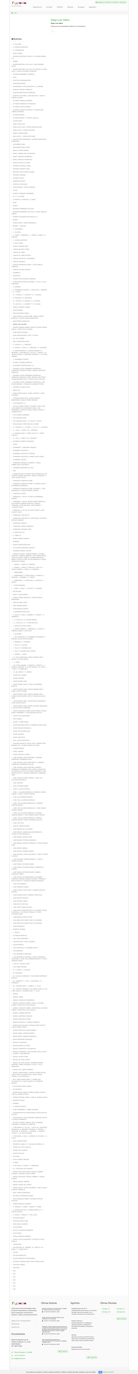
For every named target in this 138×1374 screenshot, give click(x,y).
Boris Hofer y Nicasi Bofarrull (24, 223)
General (16, 541)
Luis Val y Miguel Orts (21, 964)
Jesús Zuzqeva (18, 734)
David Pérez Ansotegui (21, 321)
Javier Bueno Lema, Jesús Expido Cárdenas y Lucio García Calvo (29, 702)
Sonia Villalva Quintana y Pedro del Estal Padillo (28, 1240)
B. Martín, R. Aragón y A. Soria (24, 199)
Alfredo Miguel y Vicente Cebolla (26, 118)
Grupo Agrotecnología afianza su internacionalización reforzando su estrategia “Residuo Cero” (54, 1341)
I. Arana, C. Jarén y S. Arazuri (24, 564)
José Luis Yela (18, 823)
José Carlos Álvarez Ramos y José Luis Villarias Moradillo (27, 779)
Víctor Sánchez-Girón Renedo (24, 1258)
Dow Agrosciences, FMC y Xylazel (25, 335)
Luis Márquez (18, 951)
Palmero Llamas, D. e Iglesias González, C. (29, 1144)
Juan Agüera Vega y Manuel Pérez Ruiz (27, 895)
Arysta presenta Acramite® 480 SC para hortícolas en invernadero (53, 1318)
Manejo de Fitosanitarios (21, 1321)
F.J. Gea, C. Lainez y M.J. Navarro (25, 438)
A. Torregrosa (18, 50)
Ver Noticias (63, 1351)
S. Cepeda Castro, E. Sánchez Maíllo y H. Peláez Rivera (27, 1211)
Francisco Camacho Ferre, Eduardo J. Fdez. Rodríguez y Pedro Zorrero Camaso (29, 489)
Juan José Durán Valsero (22, 907)
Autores (17, 38)
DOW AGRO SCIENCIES (20, 332)
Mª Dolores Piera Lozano (22, 1086)
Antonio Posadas (19, 175)
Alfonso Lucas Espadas (22, 107)
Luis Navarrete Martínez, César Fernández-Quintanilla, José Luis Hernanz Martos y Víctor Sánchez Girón (29, 959)
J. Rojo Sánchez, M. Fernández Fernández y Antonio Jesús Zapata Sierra (28, 638)
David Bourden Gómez (21, 313)
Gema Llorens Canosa (21, 538)
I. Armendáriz (18, 572)
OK (100, 1372)
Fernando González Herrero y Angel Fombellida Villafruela (26, 464)
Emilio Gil (16, 390)
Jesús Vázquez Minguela (22, 728)
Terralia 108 (121, 1312)
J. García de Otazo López (22, 626)
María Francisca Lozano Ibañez (24, 1030)
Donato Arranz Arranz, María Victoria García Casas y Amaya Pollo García (29, 328)
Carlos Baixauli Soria (21, 249)
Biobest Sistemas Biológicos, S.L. (25, 217)
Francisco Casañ (19, 493)
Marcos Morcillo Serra (22, 1019)
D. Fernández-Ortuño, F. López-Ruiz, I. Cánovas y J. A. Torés (29, 291)
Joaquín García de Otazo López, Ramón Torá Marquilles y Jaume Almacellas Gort (29, 744)
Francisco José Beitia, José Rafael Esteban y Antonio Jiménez (29, 519)
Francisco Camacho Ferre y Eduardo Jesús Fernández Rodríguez (29, 484)
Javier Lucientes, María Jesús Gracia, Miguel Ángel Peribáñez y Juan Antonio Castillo (29, 712)
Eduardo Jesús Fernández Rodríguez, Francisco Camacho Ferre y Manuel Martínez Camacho (28, 370)
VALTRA (15, 1252)
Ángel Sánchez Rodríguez (22, 159)
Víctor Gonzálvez (19, 1255)
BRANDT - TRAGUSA (19, 226)
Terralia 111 (106, 1309)
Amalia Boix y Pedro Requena (24, 130)
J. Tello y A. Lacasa (20, 645)
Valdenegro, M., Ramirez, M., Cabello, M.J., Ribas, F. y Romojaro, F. (28, 1248)
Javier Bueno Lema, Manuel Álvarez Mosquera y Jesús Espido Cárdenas (29, 707)
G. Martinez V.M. (19, 532)
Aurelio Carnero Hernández (23, 193)
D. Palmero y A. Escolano (22, 298)
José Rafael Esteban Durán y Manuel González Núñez (26, 873)
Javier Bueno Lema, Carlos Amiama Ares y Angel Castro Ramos (28, 690)
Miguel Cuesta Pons (20, 1057)
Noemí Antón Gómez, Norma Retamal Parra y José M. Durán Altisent (29, 1093)
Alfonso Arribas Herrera (22, 101)
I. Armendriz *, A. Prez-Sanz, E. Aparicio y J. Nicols (28, 581)
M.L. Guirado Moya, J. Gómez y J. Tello (27, 986)
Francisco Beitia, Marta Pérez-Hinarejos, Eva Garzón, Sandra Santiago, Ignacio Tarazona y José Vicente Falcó (29, 475)
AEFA (14, 77)
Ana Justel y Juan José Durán (24, 136)
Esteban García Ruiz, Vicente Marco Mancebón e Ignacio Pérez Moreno (26, 399)
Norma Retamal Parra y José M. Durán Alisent (30, 1097)
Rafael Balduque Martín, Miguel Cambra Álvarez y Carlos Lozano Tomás (27, 1173)
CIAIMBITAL (16, 273)
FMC (14, 471)
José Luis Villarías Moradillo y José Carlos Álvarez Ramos (29, 809)
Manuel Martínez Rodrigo (22, 1016)
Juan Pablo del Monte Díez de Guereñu (27, 923)
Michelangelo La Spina (21, 1045)
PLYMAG (15, 1162)
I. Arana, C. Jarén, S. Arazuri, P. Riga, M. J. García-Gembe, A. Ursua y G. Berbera (27, 568)
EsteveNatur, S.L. (19, 403)
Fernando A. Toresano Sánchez (24, 447)
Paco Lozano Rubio (20, 1141)
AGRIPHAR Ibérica (19, 83)
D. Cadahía (17, 287)
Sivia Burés (17, 1233)
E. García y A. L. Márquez (22, 344)
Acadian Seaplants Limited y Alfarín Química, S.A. (29, 57)
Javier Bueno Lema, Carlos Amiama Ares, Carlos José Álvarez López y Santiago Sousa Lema (28, 696)
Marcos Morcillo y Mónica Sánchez (26, 1022)
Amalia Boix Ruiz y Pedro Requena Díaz (27, 127)
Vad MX (60, 7)
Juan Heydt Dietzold (20, 904)
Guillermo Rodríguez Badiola (24, 548)
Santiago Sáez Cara (20, 1221)
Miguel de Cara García (21, 1060)
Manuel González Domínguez (23, 1000)
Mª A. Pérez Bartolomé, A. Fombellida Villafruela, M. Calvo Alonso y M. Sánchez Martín (27, 1081)
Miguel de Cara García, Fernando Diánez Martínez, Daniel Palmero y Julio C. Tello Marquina (27, 1064)
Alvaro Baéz (17, 121)
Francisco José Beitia (21, 515)
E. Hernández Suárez (21, 359)
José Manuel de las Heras (23, 829)
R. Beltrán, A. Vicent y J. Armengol (26, 1166)
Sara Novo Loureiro (20, 1224)
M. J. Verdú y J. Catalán (21, 970)
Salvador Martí (19, 1218)
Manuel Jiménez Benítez (22, 1013)
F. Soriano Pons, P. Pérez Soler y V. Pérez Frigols (28, 434)
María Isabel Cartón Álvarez (23, 1033)
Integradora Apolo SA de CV (79, 1308)
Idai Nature (17, 591)
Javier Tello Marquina (21, 716)
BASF (15, 202)
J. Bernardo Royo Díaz (21, 612)
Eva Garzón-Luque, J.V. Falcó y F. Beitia (27, 421)
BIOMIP (15, 220)
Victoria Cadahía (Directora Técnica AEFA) (28, 1261)
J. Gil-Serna (17, 634)
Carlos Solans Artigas (21, 269)
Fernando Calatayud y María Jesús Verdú (28, 456)
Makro (15, 994)
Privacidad (15, 1324)
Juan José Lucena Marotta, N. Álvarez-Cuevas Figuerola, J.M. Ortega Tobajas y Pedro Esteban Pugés (29, 912)
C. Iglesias (17, 232)
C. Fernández (18, 229)
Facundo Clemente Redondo (23, 441)
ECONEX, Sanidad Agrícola (22, 362)
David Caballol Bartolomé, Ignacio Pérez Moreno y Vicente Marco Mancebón (28, 317)
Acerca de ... (16, 1327)
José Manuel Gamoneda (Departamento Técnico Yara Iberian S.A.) (27, 833)
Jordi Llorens (18, 751)
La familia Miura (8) (20, 935)
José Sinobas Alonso (21, 887)
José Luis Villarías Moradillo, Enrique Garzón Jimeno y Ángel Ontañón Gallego (27, 819)
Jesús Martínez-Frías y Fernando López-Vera (29, 725)
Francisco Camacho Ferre (23, 481)
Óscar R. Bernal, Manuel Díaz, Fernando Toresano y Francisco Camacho (27, 1123)
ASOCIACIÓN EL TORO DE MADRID (24, 187)
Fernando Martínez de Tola (23, 468)
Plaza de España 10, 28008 (23, 1352)
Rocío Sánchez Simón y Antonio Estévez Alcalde (27, 1200)
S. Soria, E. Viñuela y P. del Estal (25, 1215)
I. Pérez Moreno (19, 585)
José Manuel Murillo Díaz (22, 837)
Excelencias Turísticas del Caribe (26, 424)
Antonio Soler (18, 178)
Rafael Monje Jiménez (21, 1181)
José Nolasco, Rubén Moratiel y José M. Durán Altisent (27, 860)
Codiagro (16, 276)
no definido (17, 1089)
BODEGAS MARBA (77, 1347)
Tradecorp (17, 1244)
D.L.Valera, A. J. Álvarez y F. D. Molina (27, 304)
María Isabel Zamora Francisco (25, 1036)
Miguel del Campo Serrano (23, 1069)
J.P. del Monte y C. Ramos (22, 672)
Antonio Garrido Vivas (21, 169)
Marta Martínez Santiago (22, 1039)
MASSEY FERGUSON (19, 1042)
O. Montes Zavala (19, 1106)
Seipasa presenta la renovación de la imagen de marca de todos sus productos (54, 1309)
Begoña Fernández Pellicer (23, 209)
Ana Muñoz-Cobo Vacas (21, 147)
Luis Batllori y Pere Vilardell (24, 942)
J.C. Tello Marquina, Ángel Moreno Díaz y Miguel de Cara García (28, 658)
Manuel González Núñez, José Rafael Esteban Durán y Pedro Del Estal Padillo (29, 1009)
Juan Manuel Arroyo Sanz (22, 917)
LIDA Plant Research (20, 938)
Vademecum (37, 7)
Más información (108, 1372)
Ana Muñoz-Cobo (19, 144)
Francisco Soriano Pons (22, 529)
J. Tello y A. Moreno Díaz (22, 648)
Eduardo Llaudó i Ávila (21, 387)
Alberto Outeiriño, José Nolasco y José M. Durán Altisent (28, 97)
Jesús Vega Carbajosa (21, 731)
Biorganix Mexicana (77, 1321)
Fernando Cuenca (19, 460)
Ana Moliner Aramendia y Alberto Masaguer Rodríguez (29, 140)
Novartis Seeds (19, 1100)
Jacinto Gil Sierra (19, 675)
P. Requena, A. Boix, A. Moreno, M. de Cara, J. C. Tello (29, 1137)
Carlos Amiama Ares (20, 246)
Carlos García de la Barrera (24, 258)
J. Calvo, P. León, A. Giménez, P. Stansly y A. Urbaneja (28, 616)
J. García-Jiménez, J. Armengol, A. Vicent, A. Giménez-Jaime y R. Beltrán (28, 630)
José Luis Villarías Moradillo (24, 800)
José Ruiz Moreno (19, 884)
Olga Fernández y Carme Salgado (25, 1109)
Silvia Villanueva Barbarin (23, 1230)
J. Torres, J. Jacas (20, 654)
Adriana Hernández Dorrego (23, 74)
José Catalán (18, 783)
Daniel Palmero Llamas (21, 307)
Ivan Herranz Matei (20, 606)
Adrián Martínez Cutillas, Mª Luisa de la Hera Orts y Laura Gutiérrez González (29, 70)
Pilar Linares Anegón (21, 1159)
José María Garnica (20, 848)
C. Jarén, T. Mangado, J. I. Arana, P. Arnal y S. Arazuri (29, 236)
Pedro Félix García (20, 1150)
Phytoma (16, 1156)
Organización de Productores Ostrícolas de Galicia (29, 1113)
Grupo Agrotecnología (21, 545)
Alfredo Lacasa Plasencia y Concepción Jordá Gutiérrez (27, 111)
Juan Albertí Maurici (20, 898)
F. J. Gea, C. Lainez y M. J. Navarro (25, 430)
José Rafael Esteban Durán (23, 864)
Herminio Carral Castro (22, 551)
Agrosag (74, 1335)
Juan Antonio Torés (20, 901)
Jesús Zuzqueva (19, 737)
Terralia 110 (121, 1309)
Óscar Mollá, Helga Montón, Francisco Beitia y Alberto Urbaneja (29, 1118)
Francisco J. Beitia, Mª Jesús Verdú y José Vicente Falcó (28, 511)
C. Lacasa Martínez (20, 240)
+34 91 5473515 (19, 1355)
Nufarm (15, 1103)
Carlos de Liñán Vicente (22, 255)
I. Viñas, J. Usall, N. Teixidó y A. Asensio (27, 588)
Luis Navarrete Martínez (22, 954)
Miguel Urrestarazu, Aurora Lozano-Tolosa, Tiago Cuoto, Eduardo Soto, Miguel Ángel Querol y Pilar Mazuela (29, 1074)
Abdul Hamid (17, 53)
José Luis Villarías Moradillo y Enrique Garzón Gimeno (27, 804)
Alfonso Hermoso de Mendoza (24, 104)
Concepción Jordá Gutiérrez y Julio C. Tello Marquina (29, 283)
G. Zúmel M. (17, 535)
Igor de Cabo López (20, 602)
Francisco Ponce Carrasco (23, 526)
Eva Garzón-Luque (19, 418)
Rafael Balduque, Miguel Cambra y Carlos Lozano (28, 1177)
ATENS (15, 190)
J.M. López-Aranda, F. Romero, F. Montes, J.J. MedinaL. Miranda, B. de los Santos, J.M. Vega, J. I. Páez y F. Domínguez (29, 667)
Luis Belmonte (18, 945)
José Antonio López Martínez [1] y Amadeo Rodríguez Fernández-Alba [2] (28, 763)
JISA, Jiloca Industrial (21, 740)
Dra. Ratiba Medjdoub (21, 341)
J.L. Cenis (16, 662)
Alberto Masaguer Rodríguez (24, 93)
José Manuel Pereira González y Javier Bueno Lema (30, 844)
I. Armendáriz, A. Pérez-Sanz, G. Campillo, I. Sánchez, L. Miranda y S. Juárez (28, 576)
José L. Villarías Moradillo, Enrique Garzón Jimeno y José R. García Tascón (29, 793)
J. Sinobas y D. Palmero (21, 642)
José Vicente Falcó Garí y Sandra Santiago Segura (28, 891)
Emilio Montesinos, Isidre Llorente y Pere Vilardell (28, 394)
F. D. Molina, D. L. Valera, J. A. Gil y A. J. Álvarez (30, 427)
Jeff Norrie (17, 719)
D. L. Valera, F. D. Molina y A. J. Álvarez (27, 295)
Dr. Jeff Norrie (18, 338)
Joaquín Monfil (18, 748)
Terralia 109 (106, 1312)
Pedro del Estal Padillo (22, 1147)
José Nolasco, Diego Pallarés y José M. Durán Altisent (30, 855)
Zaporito (16, 1268)
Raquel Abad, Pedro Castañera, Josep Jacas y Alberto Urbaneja (30, 1189)
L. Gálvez (16, 932)
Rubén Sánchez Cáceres (22, 1204)
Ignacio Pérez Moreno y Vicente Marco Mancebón (27, 598)
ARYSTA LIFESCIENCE (20, 184)
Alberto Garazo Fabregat (22, 89)
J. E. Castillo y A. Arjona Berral (25, 620)
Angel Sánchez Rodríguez (22, 156)
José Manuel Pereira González (24, 840)
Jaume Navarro (18, 678)
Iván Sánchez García (20, 609)
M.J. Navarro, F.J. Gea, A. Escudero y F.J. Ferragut (27, 982)
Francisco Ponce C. (20, 523)
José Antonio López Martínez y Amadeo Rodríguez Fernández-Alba (27, 758)
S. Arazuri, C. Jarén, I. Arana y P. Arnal (27, 1207)
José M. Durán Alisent (21, 826)
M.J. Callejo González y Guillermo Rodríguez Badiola (29, 977)
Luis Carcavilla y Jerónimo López (25, 948)
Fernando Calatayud (20, 450)
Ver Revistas (122, 1318)
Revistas (81, 7)
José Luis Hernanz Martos (23, 797)
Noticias (70, 7)
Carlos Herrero (19, 262)
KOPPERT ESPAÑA (19, 929)
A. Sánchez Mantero (20, 47)
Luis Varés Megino (20, 967)
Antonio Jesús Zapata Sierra (23, 172)
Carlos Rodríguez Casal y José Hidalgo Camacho (27, 265)
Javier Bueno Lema (20, 681)
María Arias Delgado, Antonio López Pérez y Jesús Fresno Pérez (29, 1026)
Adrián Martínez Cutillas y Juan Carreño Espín (28, 65)
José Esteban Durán (20, 786)
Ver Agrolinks (92, 1357)
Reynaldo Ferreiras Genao (23, 1196)
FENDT (15, 444)
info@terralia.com (19, 1358)
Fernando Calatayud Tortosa (24, 453)
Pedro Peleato (18, 1153)
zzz (14, 1271)
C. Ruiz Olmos (18, 243)
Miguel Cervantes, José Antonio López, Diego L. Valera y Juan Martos (29, 1053)
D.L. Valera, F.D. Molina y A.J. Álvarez (26, 301)
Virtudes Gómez (19, 1265)
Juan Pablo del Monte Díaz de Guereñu (27, 920)
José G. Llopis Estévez (21, 789)
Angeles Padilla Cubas (21, 163)
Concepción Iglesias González (24, 279)
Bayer (15, 206)
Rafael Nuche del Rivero (22, 1185)
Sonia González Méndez (22, 1236)
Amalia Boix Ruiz (19, 124)
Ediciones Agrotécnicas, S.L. (23, 365)
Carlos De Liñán (19, 252)
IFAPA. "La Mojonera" (20, 594)
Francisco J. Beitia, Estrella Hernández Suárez (27, 497)
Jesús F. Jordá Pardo (21, 722)
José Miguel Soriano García (23, 851)
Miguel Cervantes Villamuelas (24, 1049)
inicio (15, 13)
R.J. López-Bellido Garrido (23, 1169)
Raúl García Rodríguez (21, 1193)
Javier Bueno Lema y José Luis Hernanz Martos (27, 685)
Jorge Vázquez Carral (21, 754)
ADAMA (15, 61)
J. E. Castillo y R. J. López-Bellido (25, 623)
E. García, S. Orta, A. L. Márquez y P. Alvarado (30, 347)
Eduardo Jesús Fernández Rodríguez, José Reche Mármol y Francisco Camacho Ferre (28, 383)
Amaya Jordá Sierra (20, 133)
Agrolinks (92, 7)
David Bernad (18, 310)
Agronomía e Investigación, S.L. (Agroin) (28, 86)
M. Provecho (17, 973)
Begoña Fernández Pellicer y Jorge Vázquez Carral (29, 213)
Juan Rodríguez (19, 926)
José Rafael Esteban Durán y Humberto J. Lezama (28, 868)
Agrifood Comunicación (22, 80)
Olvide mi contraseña (112, 2)
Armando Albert (19, 181)
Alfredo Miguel (19, 115)
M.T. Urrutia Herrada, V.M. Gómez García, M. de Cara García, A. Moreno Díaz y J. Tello (29, 990)
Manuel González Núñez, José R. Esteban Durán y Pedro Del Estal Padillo (28, 1004)
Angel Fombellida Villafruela (24, 153)
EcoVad (49, 7)
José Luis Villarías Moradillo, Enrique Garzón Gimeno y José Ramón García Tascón (28, 814)
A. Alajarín (17, 44)
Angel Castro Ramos (21, 150)
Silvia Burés (17, 1227)
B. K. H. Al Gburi (18, 196)
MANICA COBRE (18, 997)
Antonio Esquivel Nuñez (22, 166)
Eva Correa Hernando (21, 415)
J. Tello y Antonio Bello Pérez (24, 651)
